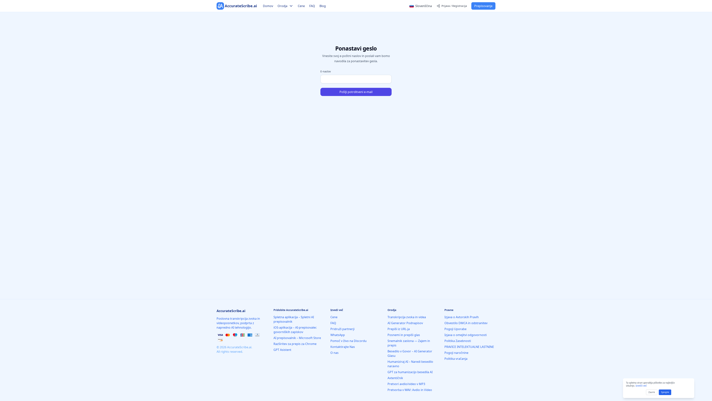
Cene (301, 6)
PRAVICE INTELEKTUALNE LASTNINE (469, 347)
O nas (334, 353)
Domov (268, 6)
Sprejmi (665, 392)
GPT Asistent (282, 350)
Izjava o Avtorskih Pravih (461, 317)
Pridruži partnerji (342, 329)
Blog (322, 6)
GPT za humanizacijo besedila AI (410, 372)
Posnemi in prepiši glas (404, 335)
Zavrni (651, 392)
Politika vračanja (455, 359)
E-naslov (325, 71)
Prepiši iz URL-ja (399, 329)
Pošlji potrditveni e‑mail (356, 92)
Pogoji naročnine (456, 353)
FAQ (312, 6)
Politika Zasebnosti (457, 341)
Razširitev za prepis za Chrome (295, 344)
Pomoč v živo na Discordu (348, 341)
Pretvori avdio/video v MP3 (406, 384)
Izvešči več (641, 385)
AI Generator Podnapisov (405, 323)
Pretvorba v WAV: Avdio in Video (410, 390)
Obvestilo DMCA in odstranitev (465, 323)
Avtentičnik (395, 378)
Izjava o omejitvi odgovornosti (465, 335)
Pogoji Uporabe (455, 329)
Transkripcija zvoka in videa (407, 317)
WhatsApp (337, 335)
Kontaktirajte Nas (342, 347)
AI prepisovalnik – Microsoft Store (297, 338)
